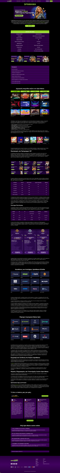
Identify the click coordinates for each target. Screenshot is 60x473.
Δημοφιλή (15, 91)
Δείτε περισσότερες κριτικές (30, 420)
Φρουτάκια (44, 91)
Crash (34, 91)
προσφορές (37, 259)
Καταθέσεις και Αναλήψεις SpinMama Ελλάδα (18, 74)
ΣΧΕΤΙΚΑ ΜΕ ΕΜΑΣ (14, 69)
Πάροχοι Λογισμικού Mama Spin (16, 76)
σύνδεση (12, 363)
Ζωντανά (24, 91)
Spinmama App (17, 384)
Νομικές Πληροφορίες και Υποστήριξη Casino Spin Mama (20, 79)
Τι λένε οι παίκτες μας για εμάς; (16, 81)
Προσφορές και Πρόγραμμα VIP (16, 72)
